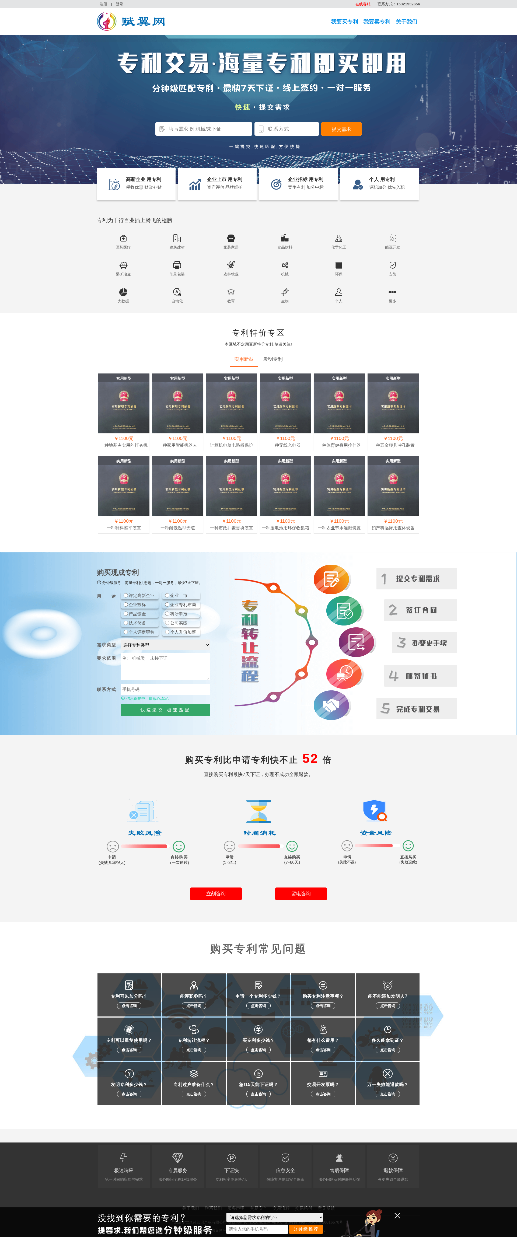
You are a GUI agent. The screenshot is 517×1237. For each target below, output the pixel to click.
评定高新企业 (142, 595)
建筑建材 (177, 247)
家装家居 (231, 247)
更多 (392, 301)
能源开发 (392, 247)
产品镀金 (137, 613)
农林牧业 (231, 274)
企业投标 (137, 604)
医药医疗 (123, 247)
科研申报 (178, 613)
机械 (285, 274)
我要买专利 (344, 22)
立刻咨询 (216, 893)
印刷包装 (177, 274)
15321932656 (408, 4)
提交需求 (341, 129)
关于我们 (406, 22)
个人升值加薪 (183, 632)
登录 (119, 4)
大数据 (123, 301)
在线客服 (363, 4)
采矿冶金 (123, 274)
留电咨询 (301, 893)
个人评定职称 (142, 632)
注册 (103, 4)
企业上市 (178, 595)
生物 (285, 301)
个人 (339, 301)
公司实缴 (178, 623)
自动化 (177, 301)
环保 (339, 274)
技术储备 (137, 623)
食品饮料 (284, 247)
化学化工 (338, 247)
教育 (231, 301)
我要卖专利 (377, 22)
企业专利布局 (183, 604)
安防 (392, 274)
